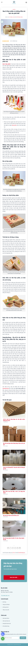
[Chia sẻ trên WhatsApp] (8, 548)
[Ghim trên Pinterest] (17, 548)
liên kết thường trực (21, 552)
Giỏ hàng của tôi (5, 607)
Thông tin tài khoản (6, 604)
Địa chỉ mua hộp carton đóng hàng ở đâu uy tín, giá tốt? (14, 444)
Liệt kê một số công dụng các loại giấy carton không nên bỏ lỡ (14, 420)
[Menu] (2, 2)
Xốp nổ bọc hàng (19, 17)
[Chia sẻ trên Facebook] (10, 548)
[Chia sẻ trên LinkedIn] (20, 548)
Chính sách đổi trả (6, 618)
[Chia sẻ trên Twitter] (13, 548)
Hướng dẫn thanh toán (7, 623)
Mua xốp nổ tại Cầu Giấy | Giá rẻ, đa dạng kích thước (14, 492)
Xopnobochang (6, 388)
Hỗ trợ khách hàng (6, 626)
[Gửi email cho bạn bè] (15, 548)
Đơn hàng (4, 602)
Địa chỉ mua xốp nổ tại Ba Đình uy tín (11, 515)
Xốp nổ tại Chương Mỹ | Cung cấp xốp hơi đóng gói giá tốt (14, 468)
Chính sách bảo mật (6, 621)
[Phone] (2, 638)
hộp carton (14, 125)
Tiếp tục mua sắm (6, 609)
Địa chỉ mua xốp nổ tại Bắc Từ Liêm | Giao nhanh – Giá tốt (14, 539)
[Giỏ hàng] (26, 2)
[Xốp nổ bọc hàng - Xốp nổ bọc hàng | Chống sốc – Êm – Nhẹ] (14, 2)
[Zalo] (2, 634)
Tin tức (14, 9)
